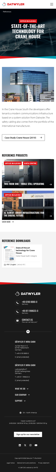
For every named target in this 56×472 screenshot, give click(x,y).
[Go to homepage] (13, 4)
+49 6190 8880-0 (22, 353)
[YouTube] (36, 445)
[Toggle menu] (51, 4)
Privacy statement (43, 463)
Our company (21, 395)
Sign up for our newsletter (28, 434)
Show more (6, 221)
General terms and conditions (26, 463)
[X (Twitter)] (25, 445)
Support (18, 401)
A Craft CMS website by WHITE (28, 467)
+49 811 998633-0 (23, 377)
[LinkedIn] (20, 445)
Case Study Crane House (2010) (20, 137)
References (7, 11)
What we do (20, 389)
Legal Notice (11, 463)
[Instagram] (30, 445)
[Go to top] (28, 331)
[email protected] (23, 357)
